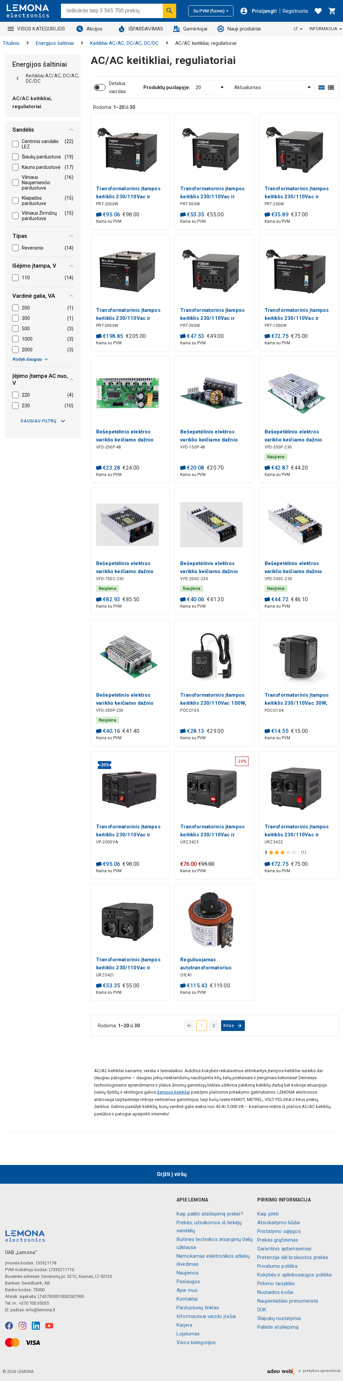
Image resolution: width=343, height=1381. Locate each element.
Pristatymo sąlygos (279, 1231)
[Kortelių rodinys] (322, 87)
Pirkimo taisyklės (276, 1284)
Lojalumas (188, 1334)
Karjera (184, 1325)
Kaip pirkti (268, 1214)
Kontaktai (187, 1299)
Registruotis (295, 11)
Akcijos (94, 29)
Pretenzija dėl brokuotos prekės (293, 1257)
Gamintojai (195, 29)
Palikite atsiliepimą (277, 1327)
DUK (261, 1310)
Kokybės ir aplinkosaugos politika (294, 1275)
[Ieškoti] (169, 11)
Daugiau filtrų (39, 421)
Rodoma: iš (114, 107)
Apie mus (187, 1290)
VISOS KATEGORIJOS (41, 29)
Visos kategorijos (196, 1342)
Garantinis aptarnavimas (284, 1249)
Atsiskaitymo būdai (278, 1223)
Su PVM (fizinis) (208, 10)
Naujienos (188, 1273)
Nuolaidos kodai (275, 1292)
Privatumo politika (277, 1266)
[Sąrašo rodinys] (331, 87)
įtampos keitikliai (173, 1092)
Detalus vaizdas (117, 87)
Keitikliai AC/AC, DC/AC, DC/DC (124, 43)
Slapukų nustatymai (279, 1318)
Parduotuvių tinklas (198, 1308)
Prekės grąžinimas (277, 1240)
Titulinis (11, 43)
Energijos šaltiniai (55, 43)
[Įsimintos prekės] (318, 11)
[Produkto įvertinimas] (283, 852)
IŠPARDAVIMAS (145, 29)
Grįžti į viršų (172, 1174)
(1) (303, 852)
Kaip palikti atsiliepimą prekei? (210, 1214)
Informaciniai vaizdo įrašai (206, 1316)
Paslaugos (188, 1282)
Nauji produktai (244, 29)
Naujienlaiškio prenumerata (287, 1301)
